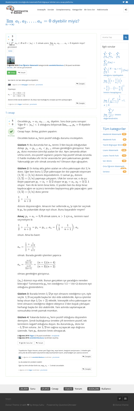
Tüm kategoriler (114, 129)
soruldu (9, 67)
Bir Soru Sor (89, 9)
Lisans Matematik (110, 150)
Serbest (106, 171)
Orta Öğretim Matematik (28, 65)
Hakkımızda (102, 9)
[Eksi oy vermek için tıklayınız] (8, 39)
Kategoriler (77, 9)
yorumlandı (39, 85)
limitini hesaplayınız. (115, 86)
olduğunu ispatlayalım (115, 64)
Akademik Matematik (112, 134)
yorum (23, 73)
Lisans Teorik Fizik (111, 155)
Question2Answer (67, 404)
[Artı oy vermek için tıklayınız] (8, 37)
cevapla (82, 84)
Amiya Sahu (38, 404)
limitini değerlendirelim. (112, 114)
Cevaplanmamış (63, 9)
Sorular (51, 9)
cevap (12, 73)
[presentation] (28, 21)
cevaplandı (55, 336)
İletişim (8, 399)
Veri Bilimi (107, 161)
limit (10, 51)
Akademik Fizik (109, 139)
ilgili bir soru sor (27, 343)
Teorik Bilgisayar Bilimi (113, 145)
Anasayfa (41, 9)
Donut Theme (12, 404)
